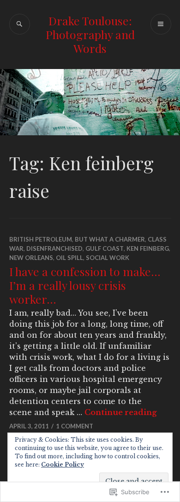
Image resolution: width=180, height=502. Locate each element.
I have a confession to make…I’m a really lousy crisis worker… (85, 285)
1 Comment (74, 426)
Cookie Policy (62, 464)
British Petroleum (40, 239)
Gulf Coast (104, 248)
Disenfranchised (54, 248)
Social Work (107, 257)
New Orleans (31, 257)
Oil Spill (69, 257)
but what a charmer (110, 239)
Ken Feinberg (147, 248)
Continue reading (120, 412)
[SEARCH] (19, 24)
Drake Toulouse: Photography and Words (90, 34)
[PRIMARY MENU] (160, 24)
